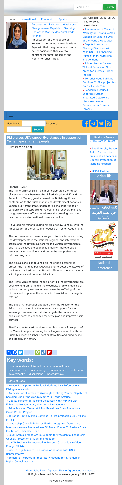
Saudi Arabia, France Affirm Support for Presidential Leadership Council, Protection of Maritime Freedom (104, 154)
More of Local (16, 380)
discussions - (37, 373)
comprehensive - (18, 366)
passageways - (55, 373)
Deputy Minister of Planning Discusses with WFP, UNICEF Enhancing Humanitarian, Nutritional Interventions (97, 52)
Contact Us (90, 470)
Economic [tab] (47, 19)
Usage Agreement (70, 470)
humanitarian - (58, 370)
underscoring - (38, 370)
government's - (17, 373)
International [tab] (28, 19)
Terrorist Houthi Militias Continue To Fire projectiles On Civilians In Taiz (99, 82)
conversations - (59, 366)
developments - (17, 370)
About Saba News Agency (41, 470)
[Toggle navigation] (10, 115)
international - (39, 366)
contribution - (77, 370)
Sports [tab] (62, 19)
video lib (104, 176)
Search (109, 7)
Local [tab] (12, 19)
